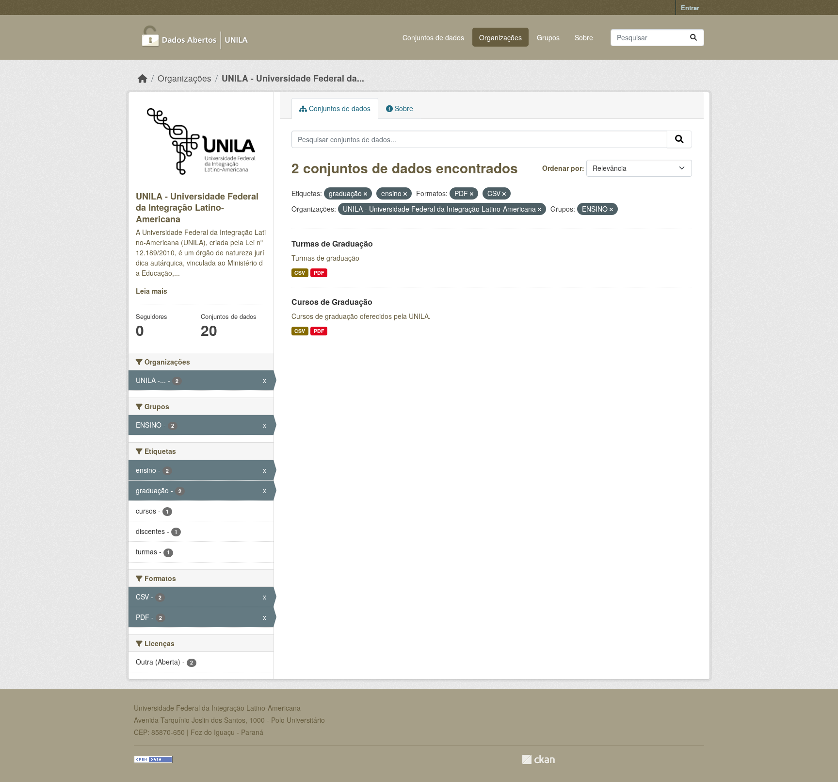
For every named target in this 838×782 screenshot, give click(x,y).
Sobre (584, 37)
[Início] (142, 78)
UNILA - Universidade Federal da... (293, 78)
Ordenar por (562, 168)
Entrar (690, 7)
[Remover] (365, 194)
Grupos (548, 37)
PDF (319, 272)
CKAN (538, 759)
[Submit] (693, 37)
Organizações (500, 37)
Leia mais (151, 291)
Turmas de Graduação (332, 243)
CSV (299, 272)
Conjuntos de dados (433, 37)
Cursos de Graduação (331, 301)
